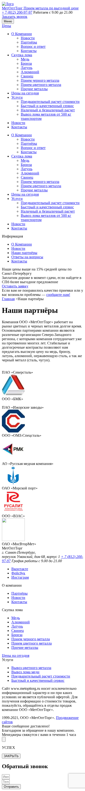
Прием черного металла (40, 80)
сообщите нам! (58, 295)
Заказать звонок (14, 17)
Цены (6, 26)
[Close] (4, 739)
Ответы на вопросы (27, 257)
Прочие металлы (34, 89)
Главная (8, 299)
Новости (28, 38)
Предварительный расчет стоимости (50, 102)
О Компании (21, 34)
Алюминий (30, 72)
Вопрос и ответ (33, 46)
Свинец (27, 76)
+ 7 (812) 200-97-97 (17, 12)
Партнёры (29, 42)
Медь (25, 59)
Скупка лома (21, 55)
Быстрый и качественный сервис (47, 106)
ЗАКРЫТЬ (11, 756)
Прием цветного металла (41, 85)
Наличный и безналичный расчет (48, 110)
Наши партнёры (24, 253)
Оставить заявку (15, 286)
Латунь (26, 68)
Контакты (29, 51)
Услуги (17, 97)
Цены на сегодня (25, 93)
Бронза (26, 63)
